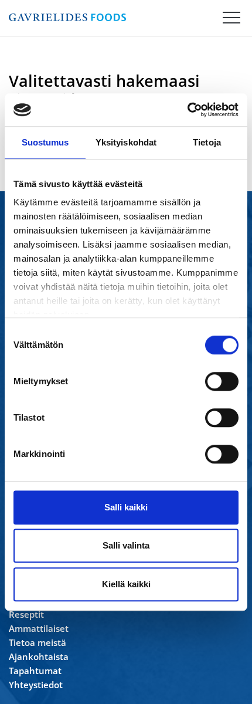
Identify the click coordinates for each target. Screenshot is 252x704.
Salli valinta (126, 545)
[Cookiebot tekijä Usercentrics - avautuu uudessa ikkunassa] (187, 109)
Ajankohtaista (39, 656)
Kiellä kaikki (126, 584)
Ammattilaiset (39, 628)
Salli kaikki (126, 507)
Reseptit (26, 614)
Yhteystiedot (36, 685)
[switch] (222, 381)
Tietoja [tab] (207, 142)
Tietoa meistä (37, 642)
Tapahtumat (35, 670)
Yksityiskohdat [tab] (126, 142)
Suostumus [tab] (45, 142)
